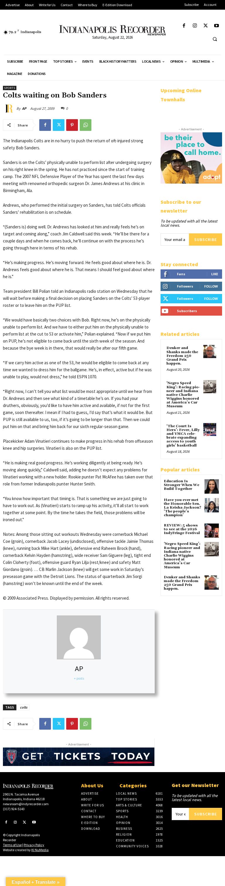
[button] (214, 39)
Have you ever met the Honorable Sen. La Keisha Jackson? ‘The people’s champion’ (182, 508)
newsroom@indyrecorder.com (26, 804)
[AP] (9, 108)
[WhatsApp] (85, 125)
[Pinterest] (72, 125)
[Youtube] (217, 26)
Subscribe (205, 239)
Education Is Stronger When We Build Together (181, 485)
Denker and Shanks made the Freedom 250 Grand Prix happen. (182, 356)
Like (214, 274)
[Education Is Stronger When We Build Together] (211, 486)
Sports (9, 88)
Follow (211, 286)
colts (23, 707)
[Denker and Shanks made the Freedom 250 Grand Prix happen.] (209, 351)
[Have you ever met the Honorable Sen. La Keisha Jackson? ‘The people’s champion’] (211, 505)
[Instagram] (195, 26)
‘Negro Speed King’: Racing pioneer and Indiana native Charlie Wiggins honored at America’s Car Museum (183, 394)
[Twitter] (206, 26)
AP (24, 108)
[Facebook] (184, 26)
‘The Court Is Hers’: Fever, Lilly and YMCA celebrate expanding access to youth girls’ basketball (183, 436)
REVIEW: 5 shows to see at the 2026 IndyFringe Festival (182, 529)
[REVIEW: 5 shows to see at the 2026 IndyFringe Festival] (211, 531)
